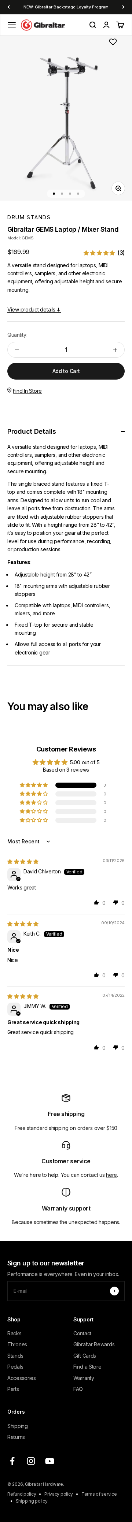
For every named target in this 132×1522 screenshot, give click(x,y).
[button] (104, 253)
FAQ (78, 1389)
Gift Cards (84, 1356)
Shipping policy (32, 1501)
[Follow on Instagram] (31, 1461)
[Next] (123, 7)
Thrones (17, 1344)
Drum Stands (29, 217)
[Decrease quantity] (17, 349)
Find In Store (27, 391)
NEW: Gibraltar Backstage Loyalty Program (66, 7)
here (111, 1175)
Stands (15, 1356)
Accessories (21, 1378)
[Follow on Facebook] (12, 1461)
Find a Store (87, 1367)
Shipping (17, 1426)
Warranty (83, 1378)
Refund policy (21, 1494)
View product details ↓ (34, 309)
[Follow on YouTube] (50, 1461)
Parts (13, 1389)
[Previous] (8, 7)
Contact (82, 1333)
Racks (14, 1333)
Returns (16, 1437)
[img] (22, 861)
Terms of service (99, 1494)
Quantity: (17, 335)
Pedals (15, 1367)
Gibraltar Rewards (93, 1344)
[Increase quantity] (115, 349)
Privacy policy (58, 1494)
